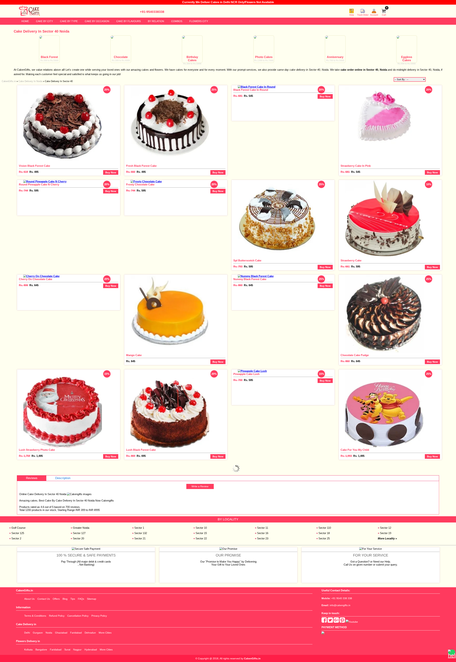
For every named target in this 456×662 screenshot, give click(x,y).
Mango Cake (134, 355)
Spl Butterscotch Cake (247, 260)
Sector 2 (16, 538)
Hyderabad (90, 649)
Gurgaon (38, 632)
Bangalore (41, 649)
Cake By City (44, 21)
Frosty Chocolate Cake (140, 184)
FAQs (81, 598)
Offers (56, 598)
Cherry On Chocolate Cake (35, 279)
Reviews (31, 478)
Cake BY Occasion (97, 21)
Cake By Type (69, 21)
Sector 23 (262, 538)
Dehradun (90, 632)
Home (25, 21)
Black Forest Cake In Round (250, 89)
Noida (49, 632)
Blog (65, 598)
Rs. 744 (23, 190)
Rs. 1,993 (346, 455)
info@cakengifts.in (340, 605)
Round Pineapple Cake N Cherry (39, 184)
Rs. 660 (130, 171)
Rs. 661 (345, 266)
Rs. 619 (23, 171)
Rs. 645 (33, 285)
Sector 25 (324, 538)
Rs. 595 (33, 190)
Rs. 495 (33, 171)
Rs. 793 (237, 266)
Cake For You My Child (355, 449)
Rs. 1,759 (24, 455)
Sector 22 (201, 538)
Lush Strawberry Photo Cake (37, 449)
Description (62, 478)
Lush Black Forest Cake (141, 449)
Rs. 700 (237, 380)
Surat (67, 649)
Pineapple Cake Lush (246, 373)
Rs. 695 (141, 455)
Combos (176, 21)
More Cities (105, 632)
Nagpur (77, 649)
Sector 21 (140, 538)
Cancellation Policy (78, 615)
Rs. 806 (23, 285)
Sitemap (91, 598)
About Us (29, 598)
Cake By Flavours (128, 21)
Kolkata (28, 649)
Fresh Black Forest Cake (141, 165)
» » (37, 81)
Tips (72, 598)
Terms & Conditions (35, 615)
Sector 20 (78, 538)
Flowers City (198, 21)
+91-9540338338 (152, 12)
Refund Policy (56, 615)
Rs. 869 (130, 455)
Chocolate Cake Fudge (355, 355)
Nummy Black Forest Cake (249, 279)
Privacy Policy (99, 615)
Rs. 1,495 (37, 455)
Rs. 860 (237, 285)
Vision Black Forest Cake (34, 165)
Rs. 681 (237, 95)
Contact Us (43, 598)
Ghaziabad (61, 632)
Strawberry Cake (351, 260)
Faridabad (76, 632)
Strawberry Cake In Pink (356, 165)
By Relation (156, 21)
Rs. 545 (248, 95)
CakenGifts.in (252, 658)
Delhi (27, 632)
